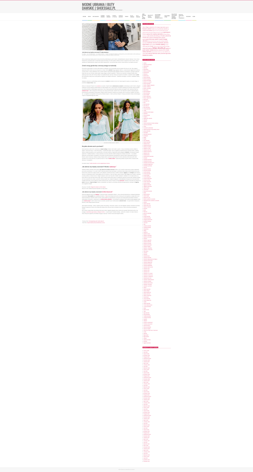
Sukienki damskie (147, 257)
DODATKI (145, 113)
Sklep (106, 196)
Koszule (145, 167)
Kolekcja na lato (146, 148)
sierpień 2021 (146, 437)
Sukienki (145, 254)
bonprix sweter (147, 29)
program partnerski (147, 219)
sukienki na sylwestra (148, 276)
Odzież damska (146, 203)
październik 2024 (147, 377)
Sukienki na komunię (148, 275)
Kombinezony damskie (148, 156)
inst (146, 35)
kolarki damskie (146, 142)
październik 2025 (147, 358)
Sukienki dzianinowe (148, 260)
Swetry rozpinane (147, 295)
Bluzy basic (145, 90)
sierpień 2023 (146, 399)
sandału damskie (147, 226)
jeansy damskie (146, 131)
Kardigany (145, 135)
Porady (145, 214)
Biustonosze (146, 72)
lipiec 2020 (145, 445)
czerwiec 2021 (146, 440)
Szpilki (144, 301)
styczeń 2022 (146, 429)
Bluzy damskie (146, 93)
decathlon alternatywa (148, 112)
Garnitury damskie (147, 124)
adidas (144, 63)
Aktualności (146, 66)
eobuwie (145, 120)
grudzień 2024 (146, 374)
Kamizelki (145, 132)
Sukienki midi (146, 270)
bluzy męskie (146, 94)
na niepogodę (116, 55)
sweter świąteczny (151, 50)
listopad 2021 (146, 432)
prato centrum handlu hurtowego (163, 46)
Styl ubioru (145, 251)
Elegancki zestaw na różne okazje (98, 187)
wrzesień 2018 (146, 447)
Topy (144, 311)
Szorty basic (146, 297)
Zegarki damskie (147, 343)
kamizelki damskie (147, 134)
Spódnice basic (146, 233)
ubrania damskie (154, 51)
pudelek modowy (147, 221)
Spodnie (145, 238)
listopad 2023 (146, 395)
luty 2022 (145, 428)
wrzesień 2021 (146, 436)
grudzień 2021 (146, 431)
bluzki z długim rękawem (149, 85)
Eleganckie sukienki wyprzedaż (157, 30)
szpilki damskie (146, 303)
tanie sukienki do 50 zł (161, 50)
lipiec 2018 (145, 450)
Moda (144, 192)
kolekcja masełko (147, 146)
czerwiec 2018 (146, 451)
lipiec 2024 (145, 382)
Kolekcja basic (146, 143)
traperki (145, 319)
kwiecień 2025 (146, 368)
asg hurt (167, 27)
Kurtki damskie (146, 172)
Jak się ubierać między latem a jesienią (132, 53)
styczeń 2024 (146, 391)
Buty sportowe (146, 107)
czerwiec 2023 (146, 402)
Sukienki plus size (147, 278)
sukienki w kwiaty (147, 281)
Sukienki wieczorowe (148, 282)
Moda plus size (146, 197)
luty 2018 (145, 458)
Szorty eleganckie (147, 300)
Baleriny (145, 67)
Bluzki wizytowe (146, 83)
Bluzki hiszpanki (147, 78)
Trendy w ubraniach (147, 324)
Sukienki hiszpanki (147, 263)
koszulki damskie (147, 170)
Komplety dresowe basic (148, 162)
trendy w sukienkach (148, 322)
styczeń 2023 (146, 410)
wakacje (145, 333)
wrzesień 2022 (146, 417)
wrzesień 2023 (146, 398)
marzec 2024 (146, 388)
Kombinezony (146, 154)
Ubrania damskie (147, 327)
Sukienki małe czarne (148, 267)
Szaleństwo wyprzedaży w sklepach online (95, 212)
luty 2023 (145, 409)
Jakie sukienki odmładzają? (153, 37)
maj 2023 (145, 404)
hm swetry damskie (157, 34)
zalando (166, 51)
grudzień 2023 (146, 393)
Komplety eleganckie (148, 164)
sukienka (99, 86)
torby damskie (146, 314)
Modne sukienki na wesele (149, 199)
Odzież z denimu (147, 207)
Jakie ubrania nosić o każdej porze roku (98, 55)
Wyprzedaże (146, 336)
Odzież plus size (147, 205)
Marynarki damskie (147, 191)
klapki (144, 137)
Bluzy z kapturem (147, 97)
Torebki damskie (147, 316)
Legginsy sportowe (147, 186)
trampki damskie (147, 317)
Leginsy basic (146, 188)
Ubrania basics (146, 325)
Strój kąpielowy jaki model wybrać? (96, 221)
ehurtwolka (149, 30)
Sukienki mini (146, 271)
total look (122, 180)
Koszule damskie (147, 169)
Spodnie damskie (147, 241)
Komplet (145, 158)
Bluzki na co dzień (147, 82)
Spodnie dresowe (147, 243)
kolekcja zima (146, 153)
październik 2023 (147, 396)
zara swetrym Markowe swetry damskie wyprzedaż (158, 53)
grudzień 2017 (146, 459)
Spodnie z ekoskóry (147, 248)
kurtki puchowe (146, 180)
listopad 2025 (146, 357)
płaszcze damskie (147, 213)
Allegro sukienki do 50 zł (151, 27)
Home (144, 126)
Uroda (144, 331)
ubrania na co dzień (161, 51)
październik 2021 (147, 434)
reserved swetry (147, 48)
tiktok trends (146, 309)
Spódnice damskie (147, 235)
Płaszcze (145, 211)
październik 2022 (147, 415)
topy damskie (146, 312)
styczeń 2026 (146, 353)
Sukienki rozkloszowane (148, 279)
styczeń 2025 (146, 372)
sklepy (144, 230)
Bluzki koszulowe (147, 80)
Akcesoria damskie (147, 64)
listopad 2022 (146, 413)
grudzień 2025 (146, 355)
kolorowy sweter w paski (156, 39)
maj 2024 (145, 385)
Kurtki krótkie (146, 175)
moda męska (146, 195)
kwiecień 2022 (146, 425)
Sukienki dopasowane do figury (150, 259)
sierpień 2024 (146, 380)
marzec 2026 (146, 350)
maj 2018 (145, 453)
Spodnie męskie (146, 246)
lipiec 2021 (145, 439)
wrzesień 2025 (146, 360)
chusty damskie (146, 109)
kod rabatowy (146, 140)
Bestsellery (145, 69)
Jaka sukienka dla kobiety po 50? (155, 36)
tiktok (144, 308)
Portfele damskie (147, 218)
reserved (145, 222)
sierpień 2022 (146, 418)
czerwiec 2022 (146, 421)
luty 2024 (145, 390)
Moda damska (146, 194)
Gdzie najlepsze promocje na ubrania (157, 32)
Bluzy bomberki (146, 91)
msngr (151, 46)
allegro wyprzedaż (161, 27)
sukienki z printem (147, 286)
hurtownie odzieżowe (148, 127)
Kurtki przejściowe (147, 178)
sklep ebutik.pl (158, 48)
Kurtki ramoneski (147, 181)
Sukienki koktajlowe (147, 265)
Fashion (145, 121)
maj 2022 (145, 423)
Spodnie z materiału (147, 249)
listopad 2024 (146, 376)
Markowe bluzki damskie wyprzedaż (154, 41)
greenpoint (167, 32)
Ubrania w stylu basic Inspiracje (150, 330)
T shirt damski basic (147, 305)
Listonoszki (145, 189)
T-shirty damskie (147, 306)
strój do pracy (87, 200)
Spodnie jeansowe (147, 244)
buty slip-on (146, 105)
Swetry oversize (146, 294)
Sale (144, 224)
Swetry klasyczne (147, 292)
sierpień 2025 (146, 361)
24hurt (144, 27)
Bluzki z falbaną (146, 86)
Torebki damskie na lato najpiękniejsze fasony (99, 163)
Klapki (144, 139)
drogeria (145, 116)
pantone (145, 208)
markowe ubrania (109, 55)
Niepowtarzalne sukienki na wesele (151, 200)
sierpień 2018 (146, 448)
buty (156, 29)
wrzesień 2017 (146, 461)
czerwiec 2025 (146, 364)
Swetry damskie (146, 289)
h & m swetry (146, 34)
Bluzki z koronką (147, 88)
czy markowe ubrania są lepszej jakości (116, 53)
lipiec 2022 (145, 420)
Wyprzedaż (145, 335)
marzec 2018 (146, 456)
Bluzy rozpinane (147, 96)
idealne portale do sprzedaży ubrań (151, 129)
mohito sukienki (152, 44)
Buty (144, 102)
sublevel (145, 252)
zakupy (145, 338)
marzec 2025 (146, 369)
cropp (144, 110)
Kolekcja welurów (147, 150)
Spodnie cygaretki (147, 240)
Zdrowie (145, 341)
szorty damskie (146, 298)
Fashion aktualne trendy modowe (150, 123)
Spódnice (145, 232)
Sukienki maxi (146, 268)
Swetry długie (146, 290)
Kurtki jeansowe (147, 173)
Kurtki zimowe (146, 183)
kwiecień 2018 (146, 455)
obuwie (145, 202)
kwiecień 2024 (146, 387)
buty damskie (146, 104)
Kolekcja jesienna (147, 145)
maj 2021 (145, 442)
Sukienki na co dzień (148, 273)
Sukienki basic (146, 256)
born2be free (146, 101)
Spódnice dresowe (147, 237)
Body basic (145, 99)
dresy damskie (146, 115)
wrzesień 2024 (146, 379)
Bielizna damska (147, 71)
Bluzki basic (146, 75)
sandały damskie (147, 227)
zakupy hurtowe (147, 339)
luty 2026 (145, 352)
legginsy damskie (147, 184)
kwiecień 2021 (146, 444)
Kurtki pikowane (147, 176)
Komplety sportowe (147, 165)
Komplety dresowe (147, 161)
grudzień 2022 (146, 412)
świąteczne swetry (148, 55)
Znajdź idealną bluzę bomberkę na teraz (96, 222)
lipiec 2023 (145, 401)
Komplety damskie (147, 159)
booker (153, 29)
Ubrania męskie (146, 328)
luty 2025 (145, 371)
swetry (144, 287)
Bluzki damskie (146, 77)
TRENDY (145, 320)
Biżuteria (145, 74)
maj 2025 (145, 366)
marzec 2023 (146, 407)
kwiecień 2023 (146, 406)
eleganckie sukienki (147, 118)
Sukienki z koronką (147, 284)
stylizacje (112, 167)
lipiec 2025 (145, 363)
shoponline (145, 229)
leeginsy (97, 194)
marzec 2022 (146, 426)
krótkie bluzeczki (107, 192)
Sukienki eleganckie (147, 262)
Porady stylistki (101, 53)
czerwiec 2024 (146, 383)
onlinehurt (155, 46)
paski (144, 210)
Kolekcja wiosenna (147, 151)
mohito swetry (160, 44)
